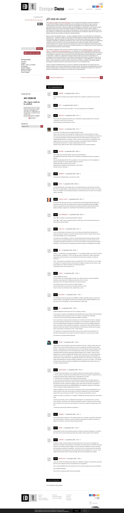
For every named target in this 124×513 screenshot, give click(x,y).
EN (99, 4)
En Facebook (24, 66)
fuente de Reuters (65, 22)
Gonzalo (61, 129)
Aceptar (77, 510)
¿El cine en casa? (56, 19)
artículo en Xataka (53, 22)
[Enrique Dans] (29, 6)
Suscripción (68, 499)
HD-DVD (35, 20)
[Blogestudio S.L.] (93, 503)
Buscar (39, 49)
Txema (60, 342)
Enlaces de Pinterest (43, 499)
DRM (31, 20)
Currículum (68, 495)
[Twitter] (96, 7)
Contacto (89, 9)
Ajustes (85, 510)
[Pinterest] (98, 7)
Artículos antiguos (25, 67)
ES (101, 4)
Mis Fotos (54, 495)
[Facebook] (93, 7)
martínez (61, 173)
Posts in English (25, 72)
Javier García (62, 370)
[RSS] (102, 7)
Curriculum (23, 61)
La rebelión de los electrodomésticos (60, 51)
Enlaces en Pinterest (26, 69)
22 (41, 24)
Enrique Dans (32, 118)
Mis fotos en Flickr (26, 71)
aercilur (61, 115)
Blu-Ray (28, 20)
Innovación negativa (87, 49)
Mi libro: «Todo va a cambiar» (28, 64)
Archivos (71, 9)
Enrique (51, 9)
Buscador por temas (33, 53)
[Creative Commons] (95, 507)
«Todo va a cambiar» (57, 498)
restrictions (40, 20)
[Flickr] (100, 7)
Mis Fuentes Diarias (57, 496)
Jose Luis (61, 229)
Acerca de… (98, 9)
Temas (80, 9)
